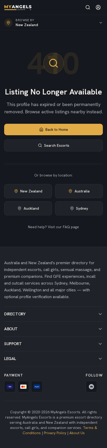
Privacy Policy (55, 433)
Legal (10, 358)
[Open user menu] (98, 7)
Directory (14, 314)
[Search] (87, 7)
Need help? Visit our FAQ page (53, 227)
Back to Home (56, 129)
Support (13, 343)
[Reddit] (91, 386)
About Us (77, 433)
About (11, 329)
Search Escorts (56, 145)
